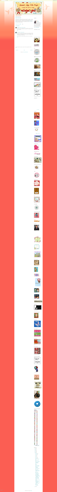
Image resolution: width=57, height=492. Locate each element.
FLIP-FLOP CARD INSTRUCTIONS (37, 477)
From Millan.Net (35, 372)
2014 (35, 449)
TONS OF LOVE (36, 469)
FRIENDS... (36, 464)
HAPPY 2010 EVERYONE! (36, 484)
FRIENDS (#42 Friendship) (36, 467)
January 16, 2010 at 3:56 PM (22, 27)
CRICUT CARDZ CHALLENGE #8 (37, 474)
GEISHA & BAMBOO (37, 465)
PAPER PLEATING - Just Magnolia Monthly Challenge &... (37, 476)
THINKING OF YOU (37, 466)
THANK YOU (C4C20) (37, 468)
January (36, 458)
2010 (35, 452)
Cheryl (17, 32)
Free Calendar (38, 109)
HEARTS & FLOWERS (37, 461)
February (36, 457)
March (36, 456)
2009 (35, 486)
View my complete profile (36, 27)
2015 (35, 448)
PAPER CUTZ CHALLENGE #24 (37, 473)
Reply (17, 30)
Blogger (31, 490)
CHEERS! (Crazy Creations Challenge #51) (37, 470)
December (36, 453)
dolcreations (18, 27)
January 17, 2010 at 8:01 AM (21, 32)
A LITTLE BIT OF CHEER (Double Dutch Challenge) (37, 482)
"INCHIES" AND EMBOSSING (36, 462)
